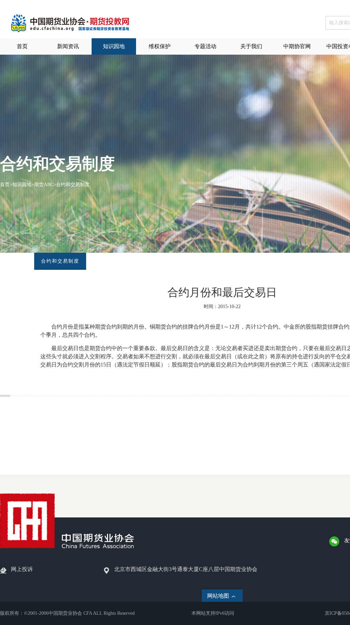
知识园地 (21, 184)
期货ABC (43, 184)
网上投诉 (22, 569)
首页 (5, 184)
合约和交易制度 (73, 184)
